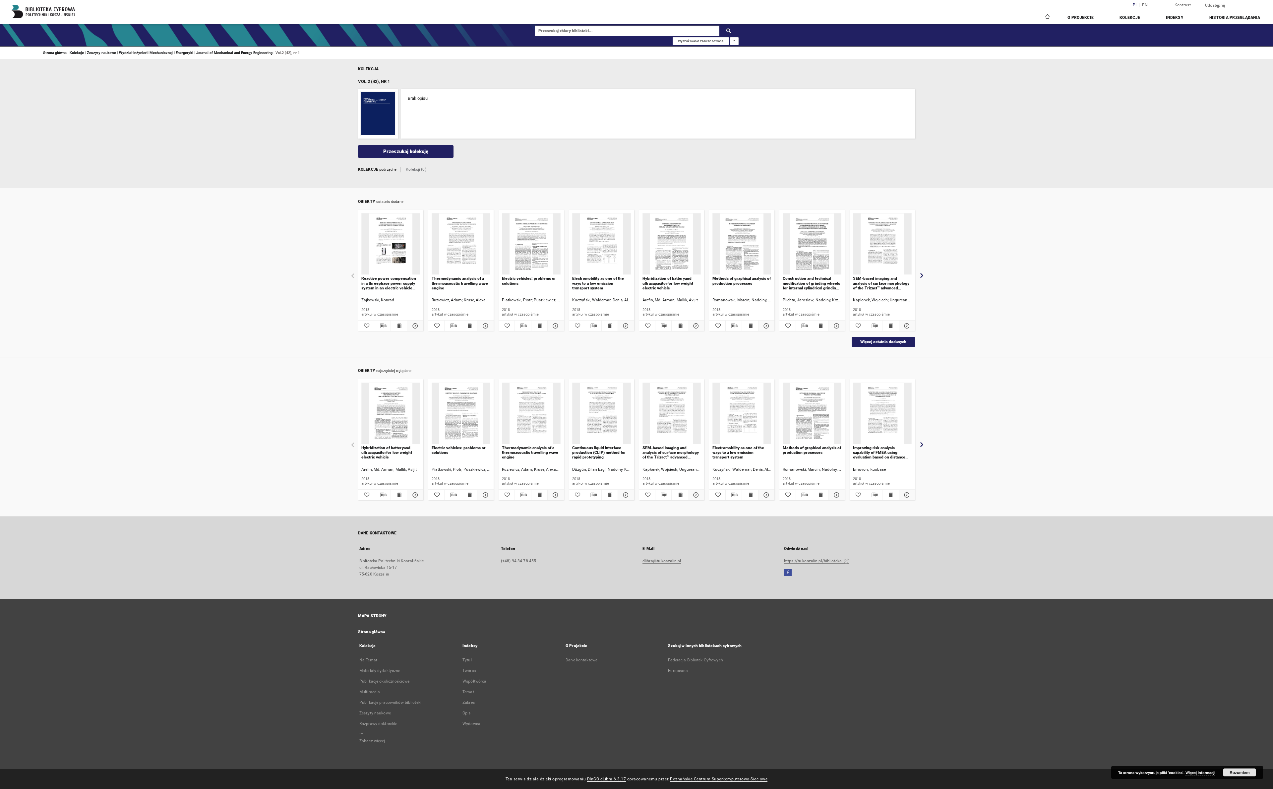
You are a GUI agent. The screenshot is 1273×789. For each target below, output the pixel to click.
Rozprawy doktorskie (378, 723)
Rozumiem (1240, 772)
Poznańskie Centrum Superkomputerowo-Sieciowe (718, 779)
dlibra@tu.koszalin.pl (661, 561)
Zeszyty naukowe (102, 52)
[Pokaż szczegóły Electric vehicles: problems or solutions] (555, 326)
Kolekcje (1130, 17)
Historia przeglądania (1234, 17)
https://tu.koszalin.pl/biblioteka (813, 561)
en (1145, 5)
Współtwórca (474, 681)
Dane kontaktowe (581, 660)
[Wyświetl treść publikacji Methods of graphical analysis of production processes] (750, 326)
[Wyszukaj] (729, 31)
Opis (466, 713)
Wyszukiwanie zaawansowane (701, 41)
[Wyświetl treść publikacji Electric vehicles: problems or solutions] (539, 326)
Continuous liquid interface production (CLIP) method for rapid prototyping (599, 453)
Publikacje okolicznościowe (384, 681)
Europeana (678, 670)
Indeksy (1174, 17)
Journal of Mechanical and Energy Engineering (234, 52)
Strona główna (55, 52)
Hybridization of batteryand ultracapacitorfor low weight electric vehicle (667, 283)
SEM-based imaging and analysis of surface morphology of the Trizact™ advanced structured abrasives (881, 283)
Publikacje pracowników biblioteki (390, 702)
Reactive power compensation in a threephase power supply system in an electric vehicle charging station (388, 283)
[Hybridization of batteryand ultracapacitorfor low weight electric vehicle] (672, 244)
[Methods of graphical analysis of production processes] (742, 244)
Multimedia (369, 692)
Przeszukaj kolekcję (405, 151)
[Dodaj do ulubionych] (366, 326)
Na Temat (368, 660)
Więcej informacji (1200, 772)
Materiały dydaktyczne (379, 670)
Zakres (468, 702)
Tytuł (467, 660)
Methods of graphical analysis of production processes (741, 280)
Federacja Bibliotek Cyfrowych (695, 660)
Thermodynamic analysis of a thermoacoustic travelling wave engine (460, 283)
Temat (468, 692)
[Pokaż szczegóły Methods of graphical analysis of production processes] (765, 326)
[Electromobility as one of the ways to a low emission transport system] (602, 244)
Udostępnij (1215, 5)
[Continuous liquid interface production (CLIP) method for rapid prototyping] (602, 413)
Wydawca (471, 723)
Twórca (469, 670)
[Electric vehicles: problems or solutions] (531, 244)
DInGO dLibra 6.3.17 (606, 779)
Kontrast (1183, 5)
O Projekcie (1080, 17)
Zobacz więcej (372, 741)
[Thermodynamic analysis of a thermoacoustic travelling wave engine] (461, 244)
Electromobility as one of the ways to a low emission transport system (598, 283)
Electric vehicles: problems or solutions (529, 280)
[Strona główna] (1047, 17)
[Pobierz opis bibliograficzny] (382, 326)
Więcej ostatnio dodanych (883, 341)
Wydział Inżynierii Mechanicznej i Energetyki (156, 52)
